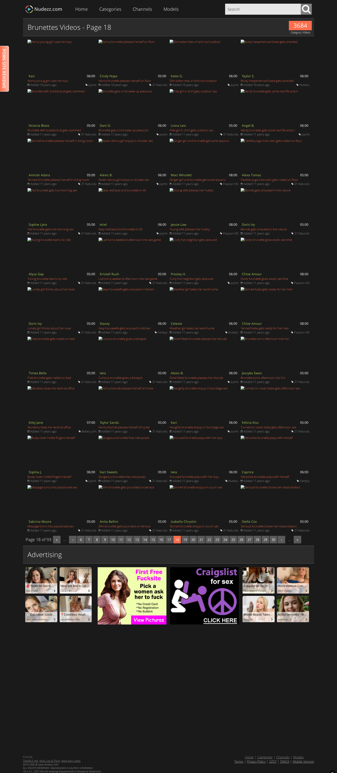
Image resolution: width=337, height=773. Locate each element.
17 (169, 539)
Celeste (176, 323)
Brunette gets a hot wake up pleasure (123, 130)
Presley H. (178, 274)
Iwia (103, 373)
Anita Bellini (109, 521)
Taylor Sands (109, 422)
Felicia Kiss (250, 422)
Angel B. (248, 125)
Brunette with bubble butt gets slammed (54, 130)
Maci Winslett (181, 175)
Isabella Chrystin (183, 521)
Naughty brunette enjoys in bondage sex (197, 427)
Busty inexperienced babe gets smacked (267, 81)
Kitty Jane (36, 422)
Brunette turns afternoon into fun (263, 378)
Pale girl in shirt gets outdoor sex (191, 130)
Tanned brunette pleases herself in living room (58, 180)
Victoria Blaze (39, 125)
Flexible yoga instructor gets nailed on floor (269, 180)
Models (171, 9)
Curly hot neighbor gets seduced (191, 279)
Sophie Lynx (38, 224)
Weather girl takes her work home (192, 328)
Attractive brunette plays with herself (265, 477)
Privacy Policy (256, 761)
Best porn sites (70, 761)
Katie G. (177, 76)
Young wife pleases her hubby (190, 229)
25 (233, 539)
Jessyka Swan (252, 373)
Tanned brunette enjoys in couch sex (194, 526)
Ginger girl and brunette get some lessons (197, 180)
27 (249, 539)
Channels (142, 9)
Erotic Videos (45, 9)
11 (121, 539)
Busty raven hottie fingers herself (49, 477)
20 (193, 539)
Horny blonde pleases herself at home (124, 427)
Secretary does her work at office (49, 427)
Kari (32, 76)
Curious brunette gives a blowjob (121, 378)
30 (273, 539)
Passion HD (230, 184)
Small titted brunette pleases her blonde (196, 378)
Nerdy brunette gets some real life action (268, 130)
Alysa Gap (36, 274)
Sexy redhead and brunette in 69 (120, 229)
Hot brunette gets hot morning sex (50, 229)
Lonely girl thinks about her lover (49, 328)
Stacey (105, 323)
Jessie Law (178, 224)
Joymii (92, 85)
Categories (110, 9)
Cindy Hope (108, 76)
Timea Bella (38, 373)
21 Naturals (159, 85)
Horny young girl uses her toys (48, 81)
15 (153, 539)
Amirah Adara (39, 175)
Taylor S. (248, 76)
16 (161, 539)
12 (129, 539)
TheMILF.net (30, 761)
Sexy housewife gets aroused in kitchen (125, 328)
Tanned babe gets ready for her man (265, 328)
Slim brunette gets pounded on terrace (124, 526)
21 (201, 539)
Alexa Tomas (251, 175)
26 (241, 539)
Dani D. (105, 125)
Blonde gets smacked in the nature (264, 229)
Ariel (103, 224)
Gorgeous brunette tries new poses (122, 477)
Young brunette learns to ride (47, 279)
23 (217, 539)
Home (81, 9)
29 (265, 539)
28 (257, 539)
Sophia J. (35, 472)
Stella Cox (249, 521)
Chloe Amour (252, 274)
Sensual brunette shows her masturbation (269, 526)
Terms (238, 761)
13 (137, 539)
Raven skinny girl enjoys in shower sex (124, 180)
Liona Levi (178, 125)
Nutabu (304, 85)
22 (209, 539)
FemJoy (162, 332)
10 (113, 539)
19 (185, 539)
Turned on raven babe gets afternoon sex (268, 427)
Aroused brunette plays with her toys (194, 477)
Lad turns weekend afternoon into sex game (128, 279)
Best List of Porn (49, 761)
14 (145, 539)
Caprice (248, 472)
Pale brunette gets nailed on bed (49, 378)
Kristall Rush (109, 274)
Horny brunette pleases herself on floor (125, 81)
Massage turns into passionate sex (50, 526)
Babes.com (89, 431)
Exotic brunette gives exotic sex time (264, 279)
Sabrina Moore (40, 521)
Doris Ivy (248, 224)
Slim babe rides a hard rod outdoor (193, 81)
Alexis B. (106, 175)
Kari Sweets (109, 472)
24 (225, 539)
